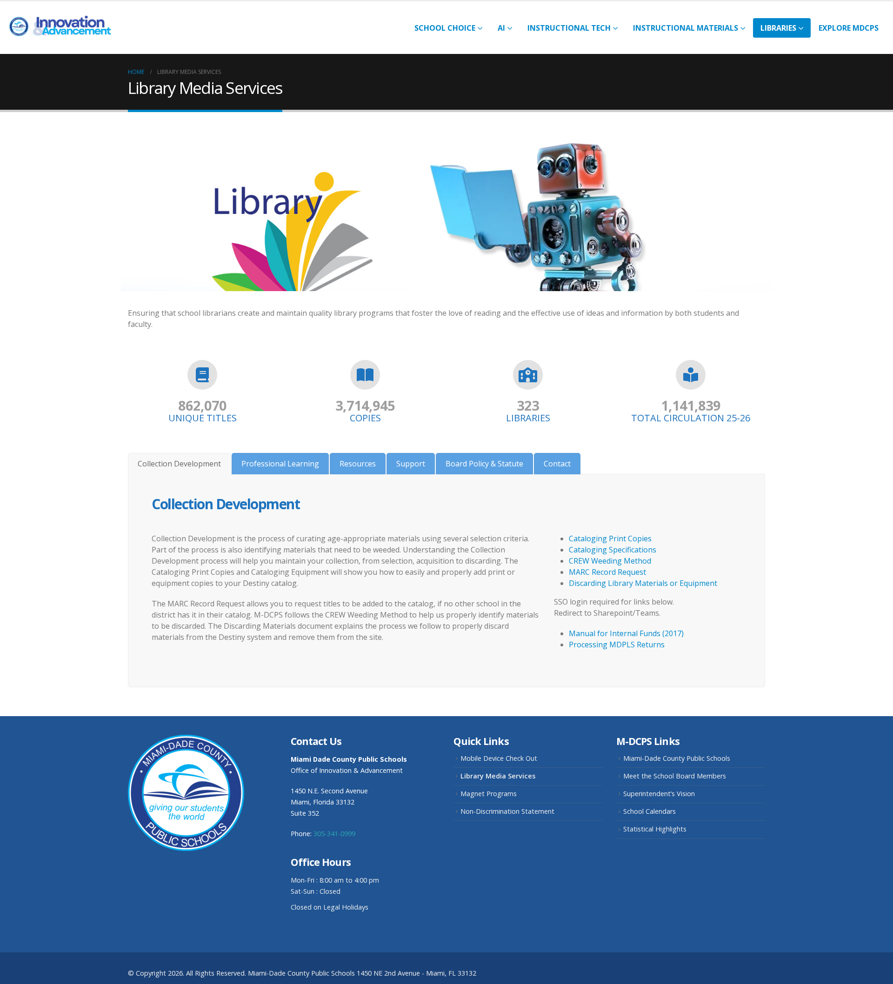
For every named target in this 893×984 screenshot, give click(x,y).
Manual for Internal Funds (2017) (626, 633)
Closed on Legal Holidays (329, 907)
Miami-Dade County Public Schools (676, 758)
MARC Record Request (607, 572)
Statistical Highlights (654, 828)
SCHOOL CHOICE (444, 28)
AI (501, 28)
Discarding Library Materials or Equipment (643, 583)
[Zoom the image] (186, 740)
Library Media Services (497, 775)
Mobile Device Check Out (498, 758)
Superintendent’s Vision (659, 793)
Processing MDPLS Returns (617, 644)
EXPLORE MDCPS (849, 28)
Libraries (778, 28)
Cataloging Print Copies (610, 538)
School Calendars (649, 811)
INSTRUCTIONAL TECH (569, 28)
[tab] (179, 463)
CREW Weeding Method (610, 561)
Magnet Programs (488, 793)
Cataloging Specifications (612, 550)
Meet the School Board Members (674, 775)
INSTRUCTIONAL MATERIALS (685, 28)
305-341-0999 (334, 833)
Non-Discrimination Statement (507, 811)
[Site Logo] (65, 28)
